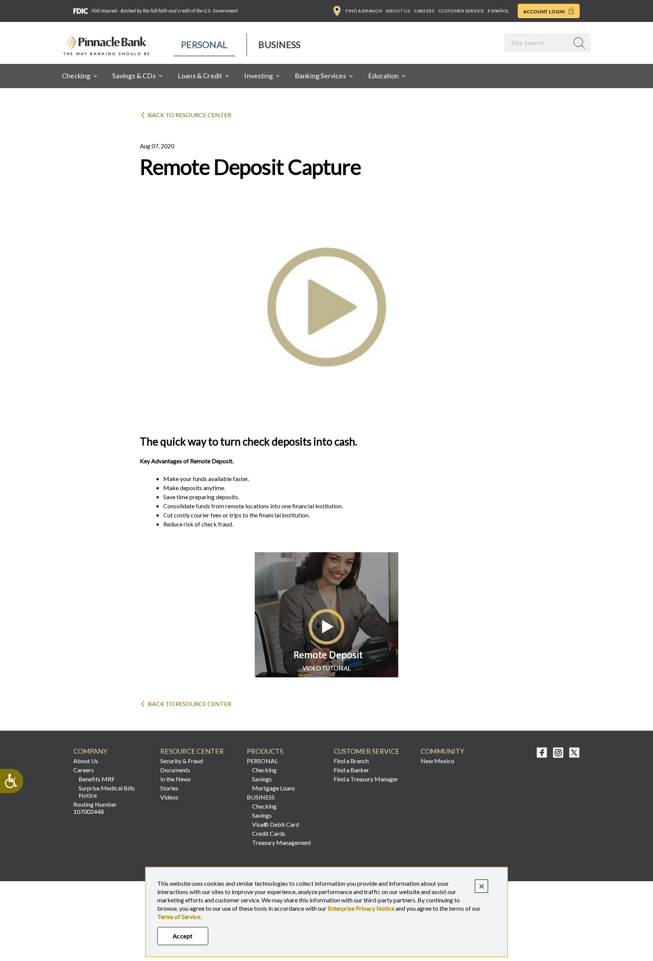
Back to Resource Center (189, 114)
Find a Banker (351, 769)
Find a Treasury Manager (366, 778)
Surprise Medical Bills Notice (107, 791)
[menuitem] (204, 44)
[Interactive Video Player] (326, 674)
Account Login (544, 11)
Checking (264, 769)
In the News (175, 778)
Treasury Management (281, 842)
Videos (169, 797)
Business (279, 44)
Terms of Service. (179, 916)
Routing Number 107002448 (95, 808)
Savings (262, 778)
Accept (183, 935)
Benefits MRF (97, 778)
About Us (398, 11)
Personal (204, 44)
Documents (175, 769)
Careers (424, 11)
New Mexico (437, 760)
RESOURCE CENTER (192, 751)
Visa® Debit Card (275, 824)
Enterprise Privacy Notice (361, 908)
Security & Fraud (181, 760)
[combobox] (537, 42)
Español (498, 11)
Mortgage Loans (273, 788)
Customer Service (461, 11)
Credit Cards (268, 833)
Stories (169, 788)
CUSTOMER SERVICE (366, 751)
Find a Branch (364, 11)
